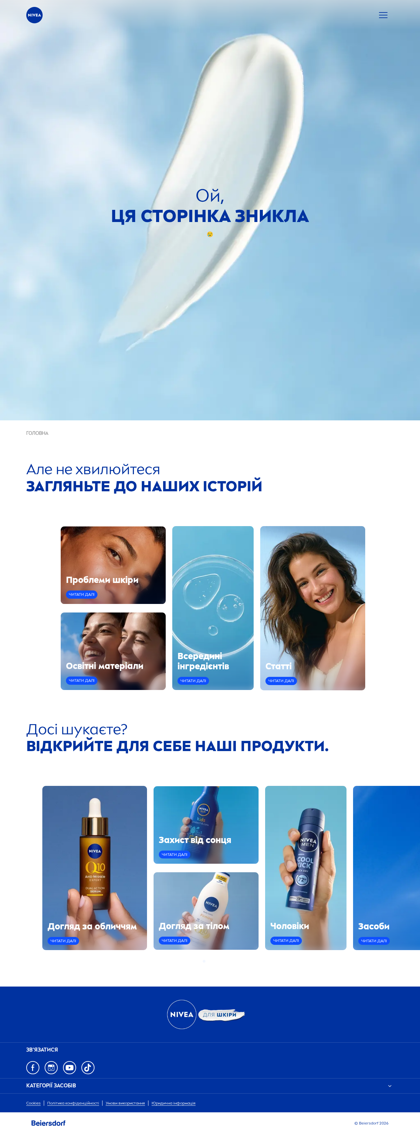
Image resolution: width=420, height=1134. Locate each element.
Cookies (33, 1103)
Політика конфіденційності (73, 1103)
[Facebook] (32, 1067)
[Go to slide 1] (204, 961)
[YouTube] (69, 1067)
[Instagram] (51, 1067)
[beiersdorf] (49, 1123)
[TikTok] (87, 1067)
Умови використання (125, 1103)
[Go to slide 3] (212, 961)
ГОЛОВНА (37, 433)
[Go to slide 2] (208, 961)
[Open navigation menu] (383, 15)
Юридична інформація (174, 1103)
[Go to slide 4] (216, 961)
